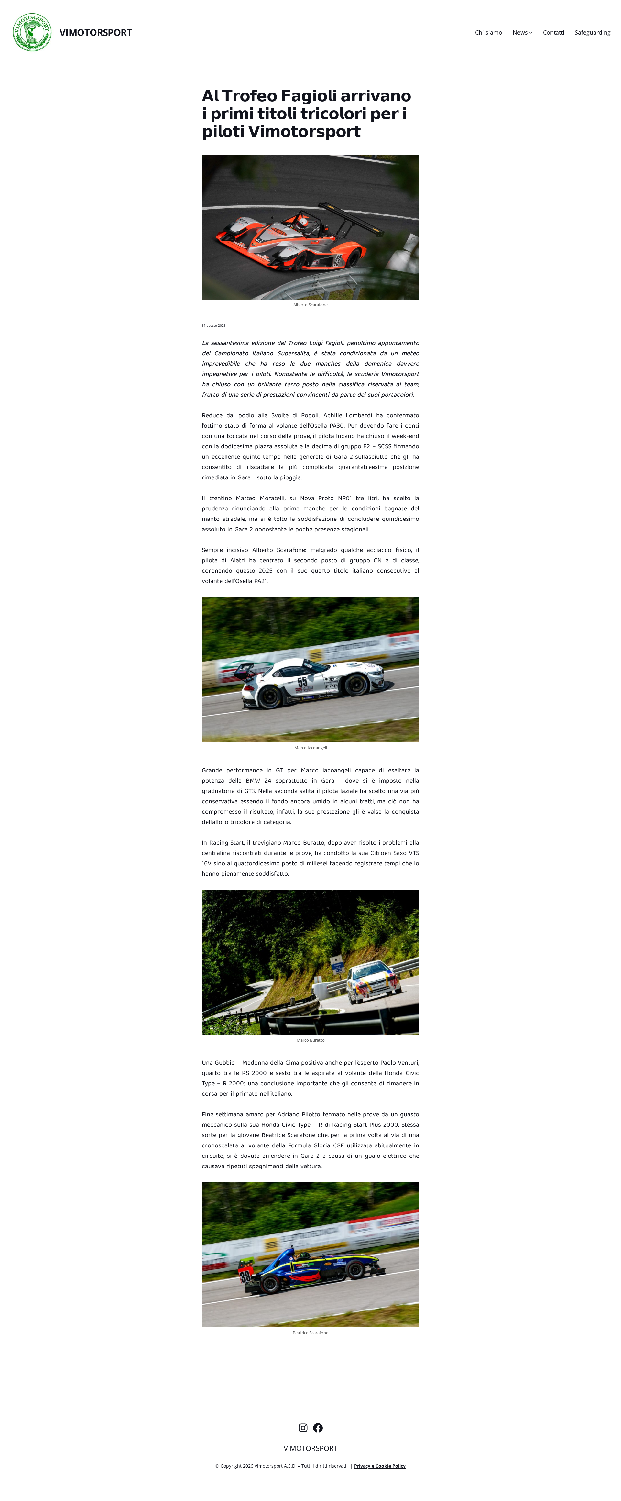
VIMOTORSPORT (96, 32)
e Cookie (382, 1466)
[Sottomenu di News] (531, 32)
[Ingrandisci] (411, 163)
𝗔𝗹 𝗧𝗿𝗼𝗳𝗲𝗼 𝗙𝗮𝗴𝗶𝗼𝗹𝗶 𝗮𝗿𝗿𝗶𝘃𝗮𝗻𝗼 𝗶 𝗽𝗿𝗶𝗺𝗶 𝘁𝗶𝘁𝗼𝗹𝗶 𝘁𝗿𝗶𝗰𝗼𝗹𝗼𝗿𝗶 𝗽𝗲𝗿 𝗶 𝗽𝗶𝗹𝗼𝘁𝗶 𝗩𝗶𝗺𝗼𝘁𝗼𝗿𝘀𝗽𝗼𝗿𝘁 (306, 112)
